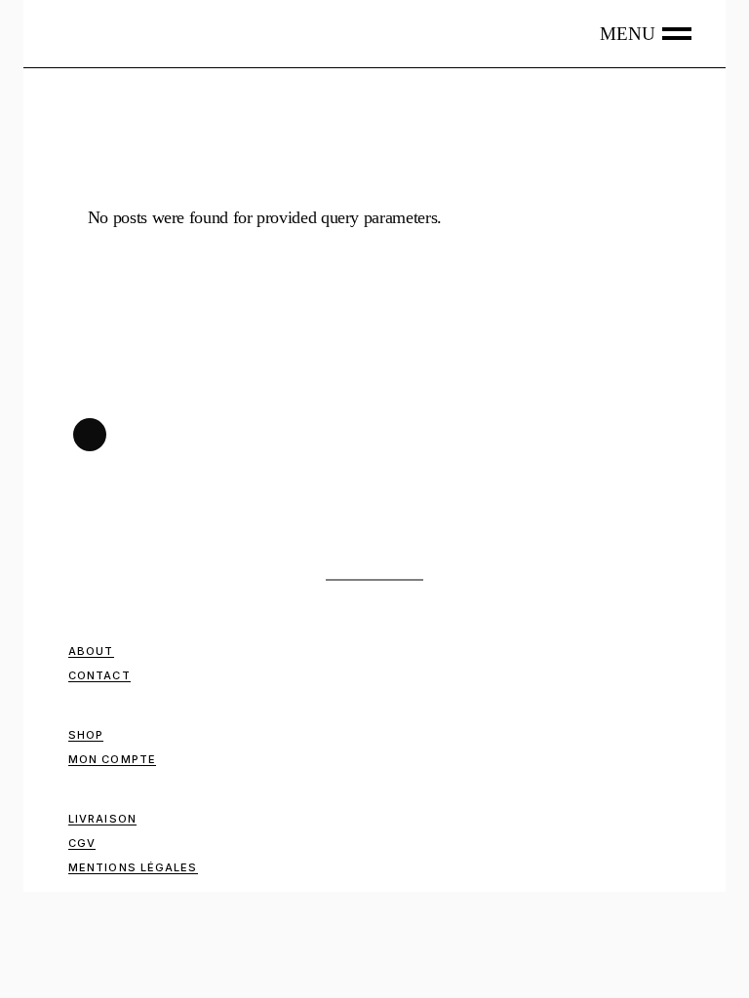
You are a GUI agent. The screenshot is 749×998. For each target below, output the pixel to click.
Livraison (102, 818)
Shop (85, 735)
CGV (82, 843)
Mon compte (112, 759)
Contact (99, 675)
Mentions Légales (133, 867)
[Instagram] (89, 434)
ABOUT (91, 651)
